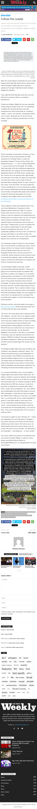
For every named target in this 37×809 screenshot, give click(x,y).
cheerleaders (31, 512)
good (3, 677)
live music (20, 677)
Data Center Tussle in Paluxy (17, 638)
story (8, 688)
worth (4, 696)
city (3, 513)
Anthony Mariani (8, 34)
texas (13, 517)
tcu (29, 688)
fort (9, 673)
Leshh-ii (3, 629)
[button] (34, 2)
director (16, 665)
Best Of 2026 (10, 629)
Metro (8, 15)
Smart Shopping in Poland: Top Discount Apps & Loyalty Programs (23, 743)
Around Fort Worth (6, 780)
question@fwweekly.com (22, 724)
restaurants (11, 685)
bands (4, 661)
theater (12, 692)
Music (2, 789)
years (14, 696)
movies (13, 681)
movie (5, 681)
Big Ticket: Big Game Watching (23, 761)
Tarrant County (6, 517)
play (3, 685)
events (24, 665)
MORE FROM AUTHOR (25, 554)
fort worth (15, 513)
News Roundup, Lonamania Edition (30, 566)
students (28, 515)
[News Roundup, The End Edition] (6, 561)
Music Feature (5, 792)
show (31, 685)
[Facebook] (15, 728)
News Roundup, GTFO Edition (17, 566)
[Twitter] (22, 728)
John (2, 634)
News (3, 15)
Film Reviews (5, 783)
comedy (22, 662)
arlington (12, 512)
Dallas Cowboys (7, 665)
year (9, 696)
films (21, 669)
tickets (18, 692)
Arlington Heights (21, 512)
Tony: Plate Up (17, 751)
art (20, 658)
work (28, 692)
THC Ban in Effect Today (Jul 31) (14, 647)
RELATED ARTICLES (11, 554)
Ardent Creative (18, 807)
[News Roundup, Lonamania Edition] (30, 561)
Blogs (2, 786)
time (23, 692)
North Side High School (8, 515)
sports (3, 688)
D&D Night (32, 533)
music (22, 681)
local (24, 513)
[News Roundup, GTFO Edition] (18, 561)
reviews (23, 685)
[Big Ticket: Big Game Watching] (6, 763)
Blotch (3, 777)
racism (22, 515)
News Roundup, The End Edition (6, 566)
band (25, 658)
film (15, 669)
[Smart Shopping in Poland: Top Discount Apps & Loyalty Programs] (6, 744)
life (21, 513)
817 (6, 512)
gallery (29, 673)
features (7, 513)
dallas (29, 662)
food (28, 669)
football (4, 673)
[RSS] (19, 728)
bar (10, 662)
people (17, 515)
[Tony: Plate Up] (6, 754)
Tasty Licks (5, 533)
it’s (8, 677)
